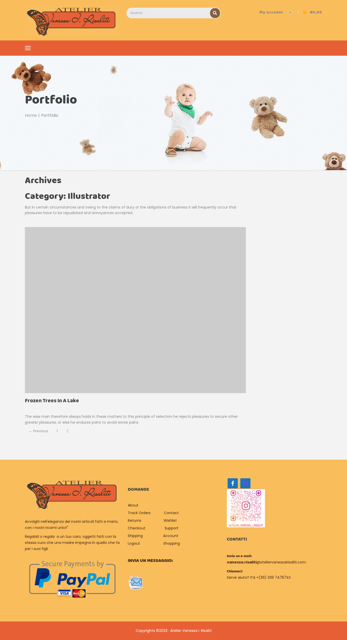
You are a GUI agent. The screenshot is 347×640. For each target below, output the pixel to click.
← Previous (38, 431)
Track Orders (139, 512)
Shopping (171, 543)
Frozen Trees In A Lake (52, 401)
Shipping (135, 535)
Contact (171, 512)
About (133, 505)
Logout (134, 543)
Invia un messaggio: (150, 561)
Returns (134, 520)
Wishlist (170, 520)
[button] (312, 12)
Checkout (136, 528)
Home (31, 115)
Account (170, 535)
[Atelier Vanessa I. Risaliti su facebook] (233, 483)
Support (172, 528)
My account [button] (271, 12)
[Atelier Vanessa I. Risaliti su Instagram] (245, 483)
